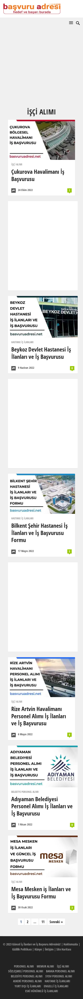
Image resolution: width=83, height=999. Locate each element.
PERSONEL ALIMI (24, 966)
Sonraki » (56, 921)
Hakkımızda (71, 944)
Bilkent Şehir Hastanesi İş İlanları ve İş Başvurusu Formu (39, 533)
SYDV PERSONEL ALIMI (58, 976)
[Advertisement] (41, 73)
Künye (38, 949)
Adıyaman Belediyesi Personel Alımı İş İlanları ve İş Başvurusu (42, 806)
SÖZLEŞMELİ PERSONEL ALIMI (25, 971)
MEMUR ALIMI (45, 966)
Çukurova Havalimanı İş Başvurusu (37, 175)
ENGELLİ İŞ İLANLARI (56, 986)
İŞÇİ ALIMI (16, 164)
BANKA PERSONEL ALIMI (60, 971)
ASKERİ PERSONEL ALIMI (27, 981)
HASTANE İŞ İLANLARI (22, 342)
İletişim (49, 949)
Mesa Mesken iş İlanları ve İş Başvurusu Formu (41, 892)
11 (42, 921)
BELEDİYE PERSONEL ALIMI (25, 792)
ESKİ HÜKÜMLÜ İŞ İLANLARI (41, 991)
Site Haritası (63, 949)
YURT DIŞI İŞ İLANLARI (28, 986)
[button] (72, 22)
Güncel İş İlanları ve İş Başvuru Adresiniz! (36, 944)
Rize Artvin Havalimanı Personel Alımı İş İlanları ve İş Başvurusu (38, 716)
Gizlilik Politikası (22, 949)
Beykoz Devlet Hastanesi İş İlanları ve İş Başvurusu (41, 353)
